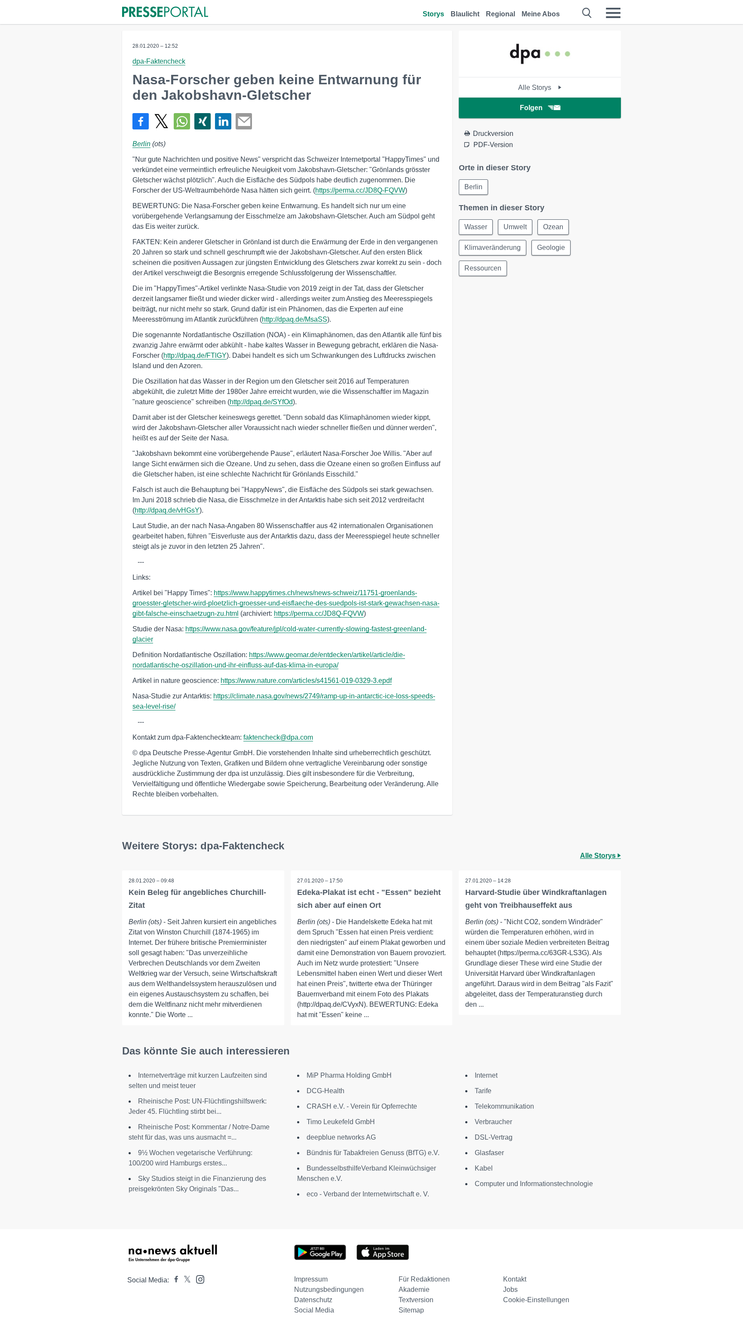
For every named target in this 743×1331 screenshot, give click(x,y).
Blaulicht (465, 14)
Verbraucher (493, 1121)
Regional (500, 14)
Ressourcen (482, 268)
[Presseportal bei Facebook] (173, 1280)
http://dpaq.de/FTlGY (195, 355)
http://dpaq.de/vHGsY (167, 510)
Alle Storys (535, 87)
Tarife (483, 1090)
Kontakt (514, 1279)
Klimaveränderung (492, 247)
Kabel (484, 1168)
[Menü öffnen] (613, 13)
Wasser (475, 227)
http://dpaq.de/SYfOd (261, 402)
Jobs (510, 1289)
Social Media (314, 1310)
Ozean (553, 227)
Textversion (416, 1299)
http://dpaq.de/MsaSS (294, 319)
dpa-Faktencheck (158, 61)
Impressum (311, 1279)
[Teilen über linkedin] (223, 121)
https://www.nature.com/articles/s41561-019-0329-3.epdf (306, 680)
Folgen (531, 107)
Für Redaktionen (424, 1279)
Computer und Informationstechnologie (534, 1183)
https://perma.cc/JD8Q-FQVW (360, 190)
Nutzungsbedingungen (329, 1289)
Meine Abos (541, 14)
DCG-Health (325, 1090)
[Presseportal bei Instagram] (197, 1278)
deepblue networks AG (341, 1137)
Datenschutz (313, 1299)
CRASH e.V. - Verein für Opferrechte (362, 1106)
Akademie (414, 1289)
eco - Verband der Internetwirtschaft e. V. (368, 1194)
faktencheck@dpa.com (278, 737)
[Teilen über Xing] (202, 121)
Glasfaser (489, 1152)
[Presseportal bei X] (184, 1280)
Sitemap (411, 1310)
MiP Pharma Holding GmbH (349, 1075)
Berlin (141, 144)
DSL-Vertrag (494, 1137)
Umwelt (515, 227)
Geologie (551, 247)
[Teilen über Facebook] (140, 121)
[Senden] (244, 121)
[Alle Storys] (540, 69)
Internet (486, 1075)
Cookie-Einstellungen (536, 1299)
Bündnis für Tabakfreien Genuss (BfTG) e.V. (373, 1152)
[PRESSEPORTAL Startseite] (165, 12)
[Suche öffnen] (587, 13)
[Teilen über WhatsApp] (182, 121)
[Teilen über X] (161, 121)
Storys (433, 14)
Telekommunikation (504, 1106)
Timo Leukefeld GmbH (341, 1121)
